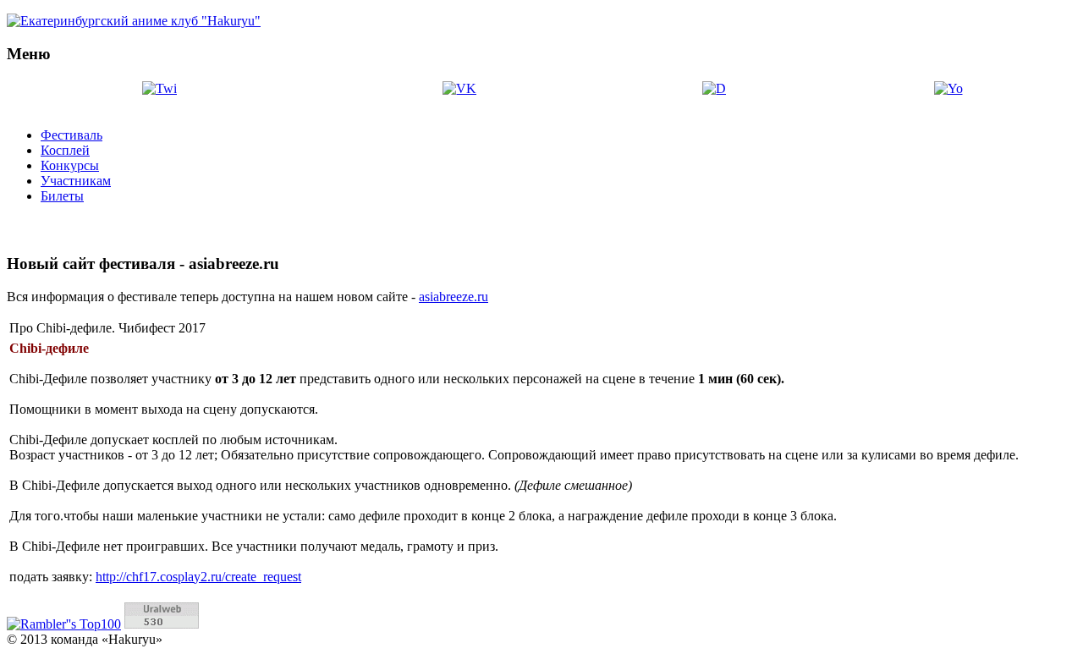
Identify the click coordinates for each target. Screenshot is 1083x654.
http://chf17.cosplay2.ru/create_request (198, 576)
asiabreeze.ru (453, 296)
